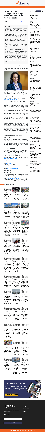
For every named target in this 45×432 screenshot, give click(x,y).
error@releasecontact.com (13, 178)
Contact (25, 411)
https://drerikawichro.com (12, 168)
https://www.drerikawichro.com (10, 99)
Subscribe (12, 422)
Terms (24, 406)
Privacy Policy (26, 408)
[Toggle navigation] (4, 7)
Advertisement (26, 409)
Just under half (9, 104)
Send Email (8, 163)
